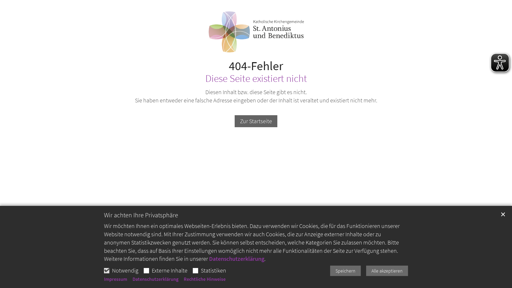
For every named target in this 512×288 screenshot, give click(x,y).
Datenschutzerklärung (236, 258)
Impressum (115, 279)
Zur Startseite (256, 121)
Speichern (345, 271)
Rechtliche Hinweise (205, 279)
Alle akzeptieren (387, 271)
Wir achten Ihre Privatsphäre (141, 215)
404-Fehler (256, 66)
